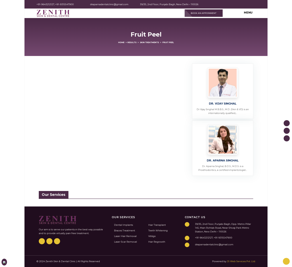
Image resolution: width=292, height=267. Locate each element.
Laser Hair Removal (125, 236)
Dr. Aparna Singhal (223, 160)
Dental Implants (123, 224)
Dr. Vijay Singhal (222, 103)
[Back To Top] (286, 261)
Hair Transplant (157, 224)
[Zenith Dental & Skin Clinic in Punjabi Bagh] (53, 13)
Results (131, 42)
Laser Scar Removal (125, 241)
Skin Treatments (149, 42)
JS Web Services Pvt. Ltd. (241, 261)
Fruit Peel (168, 42)
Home (121, 42)
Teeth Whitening (158, 230)
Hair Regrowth (156, 241)
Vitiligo (152, 236)
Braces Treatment (124, 230)
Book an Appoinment (204, 13)
